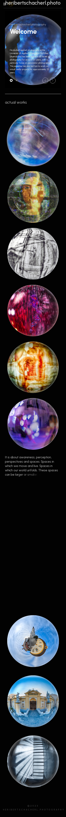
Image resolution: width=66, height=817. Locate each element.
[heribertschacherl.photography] (10, 4)
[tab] (11, 80)
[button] (45, 80)
